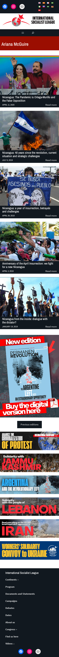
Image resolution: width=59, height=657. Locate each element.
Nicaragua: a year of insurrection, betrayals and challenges (26, 209)
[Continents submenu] (18, 579)
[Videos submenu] (14, 643)
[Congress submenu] (16, 629)
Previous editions (30, 424)
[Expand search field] (33, 32)
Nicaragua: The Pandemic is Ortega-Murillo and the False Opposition (28, 98)
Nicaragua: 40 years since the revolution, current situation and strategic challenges (29, 154)
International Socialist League (22, 573)
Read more (51, 105)
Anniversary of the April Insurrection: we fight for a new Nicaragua (27, 265)
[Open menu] (22, 33)
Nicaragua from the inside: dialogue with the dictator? (25, 320)
